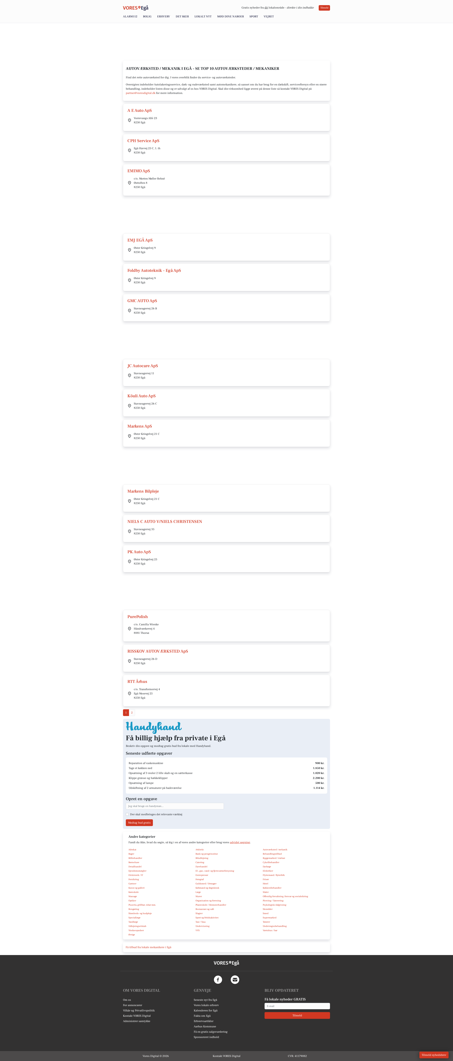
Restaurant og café (205, 909)
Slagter (199, 913)
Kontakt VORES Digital (137, 1016)
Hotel (265, 883)
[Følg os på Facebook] (218, 979)
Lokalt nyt (202, 16)
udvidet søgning (240, 842)
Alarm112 (130, 16)
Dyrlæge (267, 866)
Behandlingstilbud (272, 853)
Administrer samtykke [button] (136, 1021)
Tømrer (266, 921)
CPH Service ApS (143, 141)
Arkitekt (200, 849)
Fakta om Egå (202, 1016)
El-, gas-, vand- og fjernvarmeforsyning (215, 870)
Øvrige (131, 934)
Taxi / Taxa (200, 921)
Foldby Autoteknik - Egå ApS (154, 270)
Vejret (269, 16)
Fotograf (200, 879)
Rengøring (133, 909)
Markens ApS (139, 426)
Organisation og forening (208, 900)
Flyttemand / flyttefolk (274, 875)
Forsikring (133, 879)
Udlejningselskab (137, 926)
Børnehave (133, 862)
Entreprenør (202, 875)
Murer (199, 896)
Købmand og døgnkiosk (207, 887)
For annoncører (132, 1005)
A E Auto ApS (139, 110)
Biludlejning (202, 858)
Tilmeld (324, 7)
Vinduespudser (136, 930)
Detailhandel (135, 866)
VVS (198, 930)
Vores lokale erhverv (206, 1005)
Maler (266, 892)
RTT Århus (137, 681)
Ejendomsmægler (137, 870)
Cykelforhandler (271, 862)
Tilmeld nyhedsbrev (434, 1055)
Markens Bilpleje (143, 491)
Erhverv (163, 16)
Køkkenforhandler (272, 887)
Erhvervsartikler (203, 1021)
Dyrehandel (201, 866)
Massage (132, 896)
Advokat (132, 849)
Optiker (132, 900)
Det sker (182, 16)
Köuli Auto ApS (141, 396)
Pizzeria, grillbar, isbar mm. (142, 904)
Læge (198, 892)
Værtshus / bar (270, 930)
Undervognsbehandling (275, 926)
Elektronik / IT (135, 875)
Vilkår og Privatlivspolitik (139, 1010)
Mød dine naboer (230, 16)
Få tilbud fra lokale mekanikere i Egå (148, 947)
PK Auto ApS (139, 552)
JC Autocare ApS (142, 366)
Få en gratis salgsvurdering (211, 1032)
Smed (265, 913)
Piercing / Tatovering (273, 900)
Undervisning (203, 926)
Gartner (132, 883)
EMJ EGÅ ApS (140, 240)
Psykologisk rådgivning (274, 904)
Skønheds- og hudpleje (140, 913)
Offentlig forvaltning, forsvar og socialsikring (285, 896)
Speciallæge (134, 917)
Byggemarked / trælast (274, 858)
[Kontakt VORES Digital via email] (235, 979)
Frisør (266, 879)
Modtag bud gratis (139, 822)
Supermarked (269, 917)
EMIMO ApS (138, 171)
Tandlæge (133, 921)
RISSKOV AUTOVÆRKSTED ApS (157, 651)
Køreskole (133, 892)
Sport (254, 16)
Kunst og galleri (136, 887)
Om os (127, 1000)
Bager (131, 853)
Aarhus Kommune (205, 1026)
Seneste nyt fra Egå (205, 1000)
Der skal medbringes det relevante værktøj (156, 814)
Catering (200, 862)
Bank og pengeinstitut (207, 853)
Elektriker (268, 870)
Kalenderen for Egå (205, 1010)
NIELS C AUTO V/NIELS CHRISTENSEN (164, 521)
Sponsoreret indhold (206, 1037)
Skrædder (268, 909)
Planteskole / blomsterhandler (211, 904)
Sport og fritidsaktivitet (207, 917)
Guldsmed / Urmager (206, 883)
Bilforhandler (135, 858)
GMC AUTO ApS (142, 301)
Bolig (147, 16)
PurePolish (137, 616)
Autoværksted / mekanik (275, 849)
